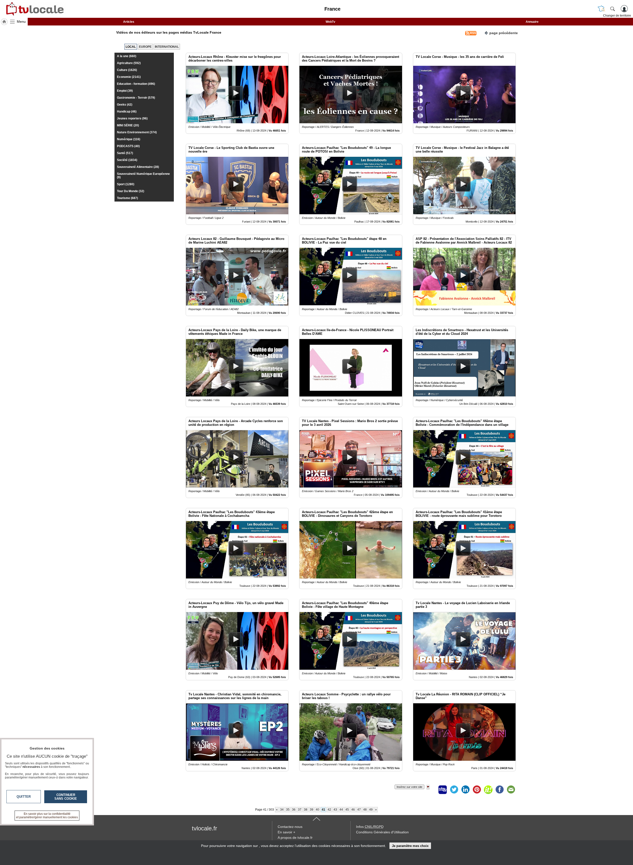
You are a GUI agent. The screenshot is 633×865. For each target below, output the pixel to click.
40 (317, 809)
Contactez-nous (290, 827)
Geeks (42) (124, 104)
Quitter (24, 796)
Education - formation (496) (136, 84)
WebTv (330, 21)
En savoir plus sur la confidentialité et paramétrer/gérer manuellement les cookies (47, 815)
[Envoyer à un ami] (511, 790)
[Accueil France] (4, 21)
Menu (21, 21)
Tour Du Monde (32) (130, 191)
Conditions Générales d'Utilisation (382, 832)
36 (293, 809)
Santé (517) (125, 153)
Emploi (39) (125, 90)
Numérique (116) (128, 139)
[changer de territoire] (601, 8)
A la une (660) (126, 56)
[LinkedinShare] (465, 790)
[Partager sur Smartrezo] (443, 790)
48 (365, 809)
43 (335, 809)
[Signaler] (431, 790)
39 (311, 809)
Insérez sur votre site (409, 786)
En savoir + (286, 832)
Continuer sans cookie (65, 796)
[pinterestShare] (477, 790)
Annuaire (532, 21)
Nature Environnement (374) (137, 132)
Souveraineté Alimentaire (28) (138, 167)
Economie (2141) (129, 77)
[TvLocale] (34, 9)
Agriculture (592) (129, 63)
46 (353, 809)
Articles (128, 21)
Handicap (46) (126, 111)
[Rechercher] (612, 8)
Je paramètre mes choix (410, 846)
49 (371, 809)
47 (359, 809)
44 (341, 809)
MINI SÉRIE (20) (128, 125)
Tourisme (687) (127, 198)
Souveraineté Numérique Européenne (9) (143, 175)
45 (347, 809)
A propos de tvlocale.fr (295, 838)
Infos (370, 827)
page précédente (503, 33)
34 (282, 809)
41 (323, 809)
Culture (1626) (127, 70)
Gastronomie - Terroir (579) (136, 97)
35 (288, 809)
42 (329, 809)
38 (305, 809)
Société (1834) (127, 160)
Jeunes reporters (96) (132, 118)
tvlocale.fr (204, 828)
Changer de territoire (617, 15)
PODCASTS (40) (128, 146)
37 (299, 809)
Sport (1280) (125, 184)
